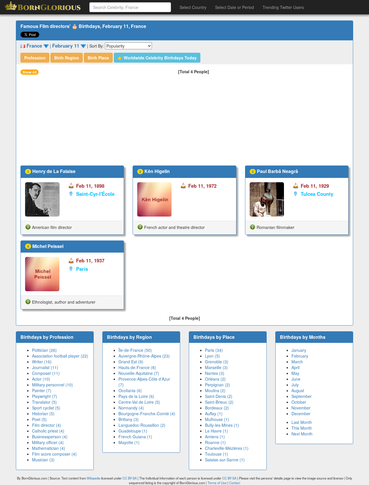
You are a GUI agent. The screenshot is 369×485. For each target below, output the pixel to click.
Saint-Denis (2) (218, 396)
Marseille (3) (216, 367)
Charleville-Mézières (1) (226, 448)
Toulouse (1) (216, 454)
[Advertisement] (184, 122)
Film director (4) (46, 425)
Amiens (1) (215, 436)
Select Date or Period (234, 7)
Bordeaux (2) (217, 408)
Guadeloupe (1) (132, 431)
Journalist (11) (45, 367)
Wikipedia (93, 478)
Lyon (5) (212, 356)
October (298, 402)
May (295, 373)
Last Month (301, 422)
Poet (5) (39, 419)
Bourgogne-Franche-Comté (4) (146, 413)
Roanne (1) (215, 442)
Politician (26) (44, 350)
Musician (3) (43, 460)
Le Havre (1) (216, 431)
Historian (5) (43, 413)
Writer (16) (42, 361)
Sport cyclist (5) (46, 408)
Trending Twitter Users (283, 7)
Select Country (193, 7)
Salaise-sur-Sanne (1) (225, 460)
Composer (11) (46, 373)
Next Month (301, 434)
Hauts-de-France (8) (137, 367)
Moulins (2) (215, 390)
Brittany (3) (128, 419)
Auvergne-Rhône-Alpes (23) (144, 356)
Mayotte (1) (129, 442)
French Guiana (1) (135, 436)
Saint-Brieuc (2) (219, 402)
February (299, 356)
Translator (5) (44, 402)
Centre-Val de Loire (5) (139, 402)
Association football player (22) (60, 356)
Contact (234, 482)
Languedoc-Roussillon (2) (141, 425)
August (297, 390)
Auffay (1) (214, 413)
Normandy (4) (131, 408)
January (298, 350)
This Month (301, 428)
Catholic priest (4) (48, 431)
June (295, 379)
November (300, 408)
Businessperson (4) (49, 436)
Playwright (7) (44, 396)
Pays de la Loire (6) (136, 396)
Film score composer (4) (54, 454)
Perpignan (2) (217, 385)
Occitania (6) (130, 390)
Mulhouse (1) (217, 419)
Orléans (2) (215, 379)
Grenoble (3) (216, 361)
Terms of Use (217, 482)
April (295, 367)
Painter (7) (41, 390)
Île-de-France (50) (135, 350)
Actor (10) (41, 379)
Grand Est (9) (130, 361)
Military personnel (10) (52, 385)
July (295, 385)
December (300, 413)
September (301, 396)
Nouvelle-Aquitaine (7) (138, 373)
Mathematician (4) (48, 448)
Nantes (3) (214, 373)
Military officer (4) (48, 442)
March (297, 361)
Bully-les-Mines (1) (222, 425)
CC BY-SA (130, 478)
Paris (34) (214, 350)
